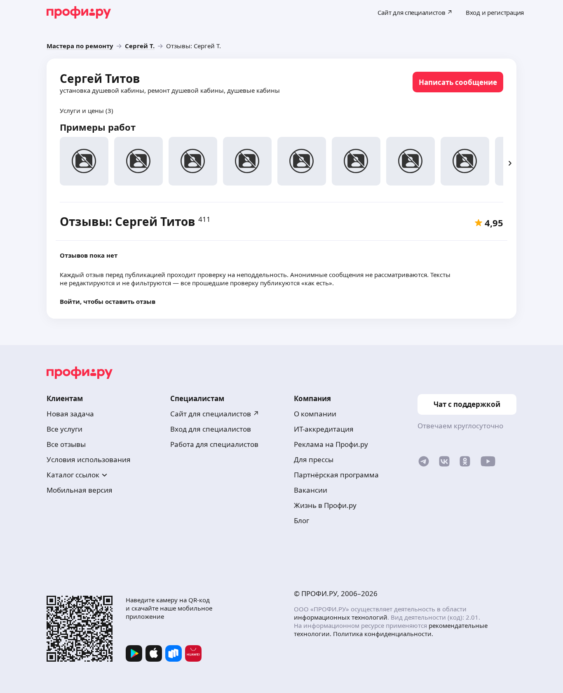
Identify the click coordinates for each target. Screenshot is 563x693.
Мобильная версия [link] (80, 490)
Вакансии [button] (310, 490)
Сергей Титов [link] (100, 78)
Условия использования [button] (89, 459)
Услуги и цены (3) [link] (86, 110)
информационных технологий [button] (340, 617)
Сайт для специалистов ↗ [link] (214, 413)
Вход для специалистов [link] (210, 429)
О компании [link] (315, 413)
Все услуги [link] (64, 429)
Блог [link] (301, 520)
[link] (80, 46)
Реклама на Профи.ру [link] (331, 444)
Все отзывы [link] (66, 444)
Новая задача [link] (70, 413)
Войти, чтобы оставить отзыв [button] (107, 301)
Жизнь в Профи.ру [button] (325, 505)
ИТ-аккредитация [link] (324, 429)
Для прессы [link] (313, 459)
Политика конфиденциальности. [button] (383, 634)
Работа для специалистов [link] (214, 444)
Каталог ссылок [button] (73, 474)
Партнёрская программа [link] (336, 474)
